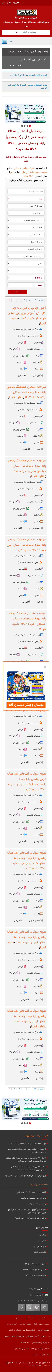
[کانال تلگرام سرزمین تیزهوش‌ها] (44, 1310)
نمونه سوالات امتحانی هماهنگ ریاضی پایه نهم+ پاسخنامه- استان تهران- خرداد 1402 (26, 937)
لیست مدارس (11, 1324)
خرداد (38, 355)
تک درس (37, 342)
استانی (21, 369)
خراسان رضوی (34, 528)
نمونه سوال (20, 1318)
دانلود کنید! (16, 397)
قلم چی (21, 375)
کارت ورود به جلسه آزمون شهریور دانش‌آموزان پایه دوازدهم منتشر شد (27, 1151)
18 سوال (37, 521)
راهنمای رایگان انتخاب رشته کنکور (29, 75)
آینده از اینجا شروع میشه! (36, 52)
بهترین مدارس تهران (41, 1324)
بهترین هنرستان (25, 1324)
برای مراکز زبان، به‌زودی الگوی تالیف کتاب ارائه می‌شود (25, 1175)
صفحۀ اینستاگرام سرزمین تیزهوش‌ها (27, 86)
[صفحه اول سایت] (27, 12)
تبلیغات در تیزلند (40, 1252)
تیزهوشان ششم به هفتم (14, 1336)
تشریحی (21, 342)
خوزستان (36, 375)
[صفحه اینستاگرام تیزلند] (29, 1310)
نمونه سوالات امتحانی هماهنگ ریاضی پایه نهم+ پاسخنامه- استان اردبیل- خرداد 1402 (26, 1016)
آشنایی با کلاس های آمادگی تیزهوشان (31, 1192)
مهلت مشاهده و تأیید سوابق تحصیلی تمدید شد (28, 1143)
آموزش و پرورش (18, 355)
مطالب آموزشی (43, 1330)
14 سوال (37, 835)
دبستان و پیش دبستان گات (26, 705)
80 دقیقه (36, 749)
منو (4, 41)
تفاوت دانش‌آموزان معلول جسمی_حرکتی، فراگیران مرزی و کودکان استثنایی (27, 1211)
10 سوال (37, 993)
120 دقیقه (36, 362)
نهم (11, 172)
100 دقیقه (36, 986)
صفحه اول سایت (43, 1318)
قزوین (38, 762)
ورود (15, 3)
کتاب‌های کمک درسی (41, 1354)
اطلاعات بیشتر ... (13, 51)
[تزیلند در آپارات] (36, 1310)
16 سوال (37, 756)
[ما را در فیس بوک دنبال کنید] (21, 1310)
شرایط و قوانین (40, 1246)
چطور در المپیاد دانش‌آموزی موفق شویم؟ (30, 1218)
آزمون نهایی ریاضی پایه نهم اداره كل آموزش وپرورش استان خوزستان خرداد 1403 (27, 313)
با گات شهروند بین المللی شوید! (34, 60)
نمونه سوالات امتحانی (24, 168)
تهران (38, 999)
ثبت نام (5, 3)
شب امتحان (45, 1336)
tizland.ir (46, 1365)
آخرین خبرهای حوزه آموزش (36, 1136)
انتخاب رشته (25, 1342)
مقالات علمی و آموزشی (38, 1185)
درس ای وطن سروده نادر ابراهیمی (33, 1198)
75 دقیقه (36, 436)
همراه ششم (30, 1318)
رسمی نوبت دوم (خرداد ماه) (28, 336)
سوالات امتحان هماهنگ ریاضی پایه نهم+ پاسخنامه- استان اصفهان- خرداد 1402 (26, 619)
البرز (38, 602)
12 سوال (37, 1072)
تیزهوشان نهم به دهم (40, 1342)
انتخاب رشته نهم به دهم (40, 1348)
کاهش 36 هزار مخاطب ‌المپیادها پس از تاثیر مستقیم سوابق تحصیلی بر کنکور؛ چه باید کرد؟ (26, 1160)
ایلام (38, 449)
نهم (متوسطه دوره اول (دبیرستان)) (26, 329)
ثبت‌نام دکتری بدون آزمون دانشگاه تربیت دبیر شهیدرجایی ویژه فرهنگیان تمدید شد (28, 1168)
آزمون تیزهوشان (32, 1336)
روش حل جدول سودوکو (37, 1203)
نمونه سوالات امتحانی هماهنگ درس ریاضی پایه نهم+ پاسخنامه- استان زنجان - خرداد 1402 (26, 781)
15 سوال (37, 442)
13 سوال (37, 595)
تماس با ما (42, 1240)
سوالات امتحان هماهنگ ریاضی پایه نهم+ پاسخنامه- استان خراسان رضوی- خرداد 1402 (26, 466)
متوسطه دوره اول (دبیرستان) (34, 172)
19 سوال (37, 369)
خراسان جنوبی (34, 920)
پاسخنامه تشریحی (33, 349)
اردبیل (38, 1078)
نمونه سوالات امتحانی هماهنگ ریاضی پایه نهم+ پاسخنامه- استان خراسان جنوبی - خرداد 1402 (26, 860)
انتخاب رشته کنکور (22, 1348)
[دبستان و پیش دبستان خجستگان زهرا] (28, 113)
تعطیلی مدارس (29, 1330)
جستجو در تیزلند (29, 32)
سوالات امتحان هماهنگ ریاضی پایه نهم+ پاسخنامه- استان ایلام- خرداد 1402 (26, 392)
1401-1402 (28, 176)
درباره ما (43, 1235)
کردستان (37, 841)
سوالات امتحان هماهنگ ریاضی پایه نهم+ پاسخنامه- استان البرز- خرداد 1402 (26, 545)
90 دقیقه (37, 515)
